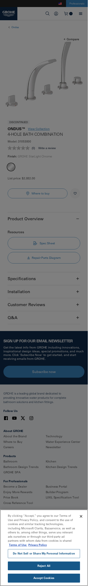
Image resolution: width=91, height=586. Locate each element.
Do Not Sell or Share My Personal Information (44, 553)
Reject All (43, 565)
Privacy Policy (37, 545)
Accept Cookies (43, 578)
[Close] (81, 516)
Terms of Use (18, 545)
